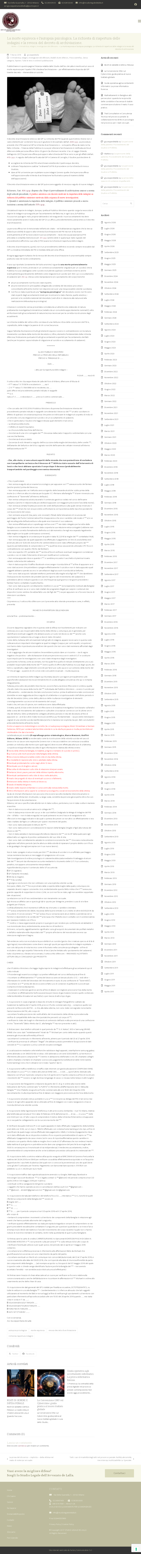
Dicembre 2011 (110, 950)
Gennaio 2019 (110, 502)
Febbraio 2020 (110, 461)
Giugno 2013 (109, 854)
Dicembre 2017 (110, 562)
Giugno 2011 (109, 979)
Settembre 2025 (111, 252)
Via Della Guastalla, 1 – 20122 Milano (69, 1495)
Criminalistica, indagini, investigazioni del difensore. (30, 57)
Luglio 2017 (109, 586)
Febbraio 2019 (110, 496)
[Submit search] (131, 203)
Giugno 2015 (109, 717)
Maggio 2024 (110, 306)
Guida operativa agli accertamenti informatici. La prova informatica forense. (80, 1375)
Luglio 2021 (109, 425)
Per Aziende (12, 1538)
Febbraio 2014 (110, 806)
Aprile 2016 (109, 657)
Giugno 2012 (109, 920)
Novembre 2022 (111, 377)
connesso (22, 1446)
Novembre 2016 (111, 628)
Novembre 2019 (111, 473)
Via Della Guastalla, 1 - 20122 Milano (23, 3)
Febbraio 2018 (110, 556)
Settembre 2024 (111, 294)
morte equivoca (37, 1330)
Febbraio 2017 (110, 610)
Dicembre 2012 (110, 890)
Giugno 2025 (109, 258)
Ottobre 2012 (110, 902)
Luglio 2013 (109, 848)
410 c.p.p (11, 157)
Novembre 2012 (111, 896)
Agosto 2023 (110, 330)
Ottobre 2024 (110, 288)
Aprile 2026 (109, 246)
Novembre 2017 (111, 568)
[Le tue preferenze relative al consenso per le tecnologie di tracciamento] (136, 1549)
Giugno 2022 (109, 389)
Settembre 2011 (111, 967)
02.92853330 (67, 3)
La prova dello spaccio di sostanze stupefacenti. (117, 179)
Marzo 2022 (109, 395)
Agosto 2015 (109, 705)
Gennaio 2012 (110, 944)
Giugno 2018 (109, 532)
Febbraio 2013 (110, 878)
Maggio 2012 (109, 926)
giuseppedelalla (33, 54)
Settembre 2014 (111, 771)
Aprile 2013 (109, 866)
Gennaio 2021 (110, 437)
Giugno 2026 (110, 234)
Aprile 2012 (109, 932)
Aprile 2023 (109, 353)
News (9, 1526)
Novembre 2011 (111, 956)
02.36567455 (50, 3)
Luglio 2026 (109, 228)
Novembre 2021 (111, 413)
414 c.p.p (26, 190)
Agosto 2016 (109, 634)
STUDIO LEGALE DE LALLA (76, 1530)
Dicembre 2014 (110, 753)
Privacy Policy (55, 1524)
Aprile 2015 (109, 729)
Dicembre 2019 (110, 467)
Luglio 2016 (109, 640)
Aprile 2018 (109, 544)
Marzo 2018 (109, 550)
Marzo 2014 (109, 801)
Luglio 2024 (109, 300)
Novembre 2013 (111, 824)
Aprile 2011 (109, 991)
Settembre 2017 (111, 574)
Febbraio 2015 (110, 741)
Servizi (10, 1502)
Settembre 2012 (111, 908)
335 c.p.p (40, 204)
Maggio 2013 (109, 860)
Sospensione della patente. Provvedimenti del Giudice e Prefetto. (117, 145)
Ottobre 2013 (110, 830)
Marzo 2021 (109, 431)
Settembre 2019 (111, 479)
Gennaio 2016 (110, 675)
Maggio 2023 (110, 347)
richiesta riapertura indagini (21, 1336)
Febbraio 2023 (110, 359)
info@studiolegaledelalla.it (91, 3)
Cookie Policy (68, 1524)
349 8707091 (58, 1503)
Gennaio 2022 (110, 401)
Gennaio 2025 (110, 270)
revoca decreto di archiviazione (62, 1330)
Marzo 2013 (109, 872)
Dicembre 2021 (110, 407)
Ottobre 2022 (110, 383)
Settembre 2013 (111, 836)
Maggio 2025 (110, 264)
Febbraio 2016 (110, 669)
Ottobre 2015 (110, 693)
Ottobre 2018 (110, 520)
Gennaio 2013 (110, 884)
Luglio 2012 (109, 914)
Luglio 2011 (109, 973)
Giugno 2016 (109, 646)
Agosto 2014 (109, 777)
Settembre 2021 (111, 419)
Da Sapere (11, 1508)
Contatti (10, 1520)
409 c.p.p (74, 142)
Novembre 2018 (111, 514)
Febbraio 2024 (110, 312)
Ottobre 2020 (110, 443)
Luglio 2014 (109, 783)
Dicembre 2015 (110, 681)
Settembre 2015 (111, 699)
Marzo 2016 (109, 663)
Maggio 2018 (110, 538)
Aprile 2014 (109, 795)
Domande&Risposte (16, 1514)
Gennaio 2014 (110, 812)
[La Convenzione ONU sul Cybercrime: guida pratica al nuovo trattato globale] (51, 1383)
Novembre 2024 (111, 282)
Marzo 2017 (109, 604)
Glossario (11, 1532)
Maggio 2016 (110, 651)
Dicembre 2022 (111, 371)
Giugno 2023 (109, 341)
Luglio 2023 (109, 336)
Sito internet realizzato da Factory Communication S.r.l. (70, 1550)
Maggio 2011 (109, 985)
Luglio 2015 (109, 711)
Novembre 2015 (111, 687)
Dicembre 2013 (110, 818)
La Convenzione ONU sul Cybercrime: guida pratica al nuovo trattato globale (50, 1405)
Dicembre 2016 (110, 622)
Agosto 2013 (109, 842)
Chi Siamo (11, 1496)
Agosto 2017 (109, 580)
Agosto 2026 (110, 222)
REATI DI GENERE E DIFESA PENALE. (17, 1402)
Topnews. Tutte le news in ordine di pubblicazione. (34, 60)
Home (9, 1490)
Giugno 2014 (109, 789)
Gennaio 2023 (110, 365)
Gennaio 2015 (110, 747)
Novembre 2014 (111, 759)
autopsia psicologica (18, 1330)
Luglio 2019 (109, 485)
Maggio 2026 (110, 240)
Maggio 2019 (110, 491)
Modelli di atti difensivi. (60, 57)
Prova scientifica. (75, 57)
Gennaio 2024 (110, 318)
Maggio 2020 (110, 449)
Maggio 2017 (109, 598)
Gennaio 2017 (110, 616)
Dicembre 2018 (111, 508)
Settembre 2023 (111, 324)
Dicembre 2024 (111, 276)
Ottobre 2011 (110, 961)
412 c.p (24, 277)
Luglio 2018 (109, 526)
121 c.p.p (43, 238)
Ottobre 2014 (110, 765)
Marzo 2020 (109, 455)
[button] (139, 21)
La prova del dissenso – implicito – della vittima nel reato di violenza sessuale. (30, 1459)
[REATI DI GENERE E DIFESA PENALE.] (20, 1383)
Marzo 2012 (109, 938)
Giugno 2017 (109, 592)
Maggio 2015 (109, 723)
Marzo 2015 (109, 735)
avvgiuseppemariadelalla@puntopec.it (21, 6)
